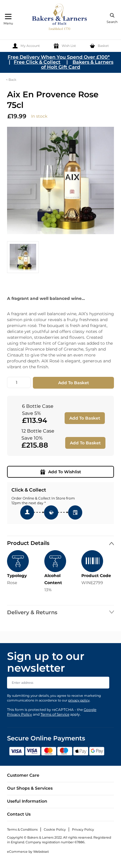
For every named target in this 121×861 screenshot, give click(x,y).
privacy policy (79, 700)
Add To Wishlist (64, 471)
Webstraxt (41, 852)
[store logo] (60, 18)
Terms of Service (55, 714)
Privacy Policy (83, 829)
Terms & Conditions (22, 829)
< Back (11, 80)
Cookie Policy (55, 829)
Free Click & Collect (37, 62)
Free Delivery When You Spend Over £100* (59, 57)
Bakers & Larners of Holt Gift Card (77, 64)
